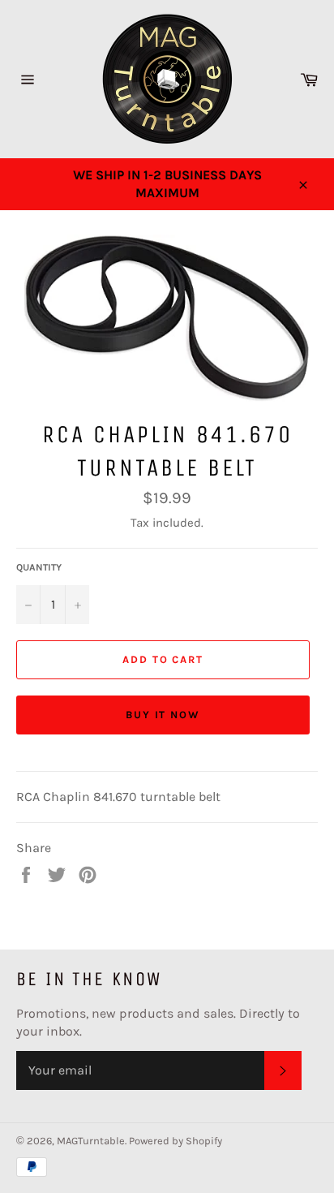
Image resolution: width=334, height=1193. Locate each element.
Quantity (39, 567)
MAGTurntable (91, 1141)
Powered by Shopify (175, 1141)
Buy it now (163, 714)
